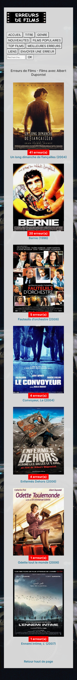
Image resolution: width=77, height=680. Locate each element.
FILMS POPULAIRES (47, 40)
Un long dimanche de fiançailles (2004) (38, 157)
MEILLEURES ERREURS (44, 46)
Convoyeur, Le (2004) (38, 400)
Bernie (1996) (38, 238)
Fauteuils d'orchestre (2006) (38, 319)
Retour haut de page (38, 661)
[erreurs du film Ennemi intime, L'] (38, 602)
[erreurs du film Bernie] (38, 197)
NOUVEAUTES (18, 40)
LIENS (12, 51)
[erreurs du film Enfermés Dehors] (38, 440)
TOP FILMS (16, 46)
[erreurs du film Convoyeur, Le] (38, 359)
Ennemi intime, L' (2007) (38, 643)
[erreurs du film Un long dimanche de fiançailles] (38, 116)
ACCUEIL (14, 35)
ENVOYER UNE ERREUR (37, 51)
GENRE (42, 35)
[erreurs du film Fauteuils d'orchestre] (38, 278)
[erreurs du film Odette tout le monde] (38, 521)
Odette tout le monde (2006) (38, 562)
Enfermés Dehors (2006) (38, 481)
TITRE (29, 35)
